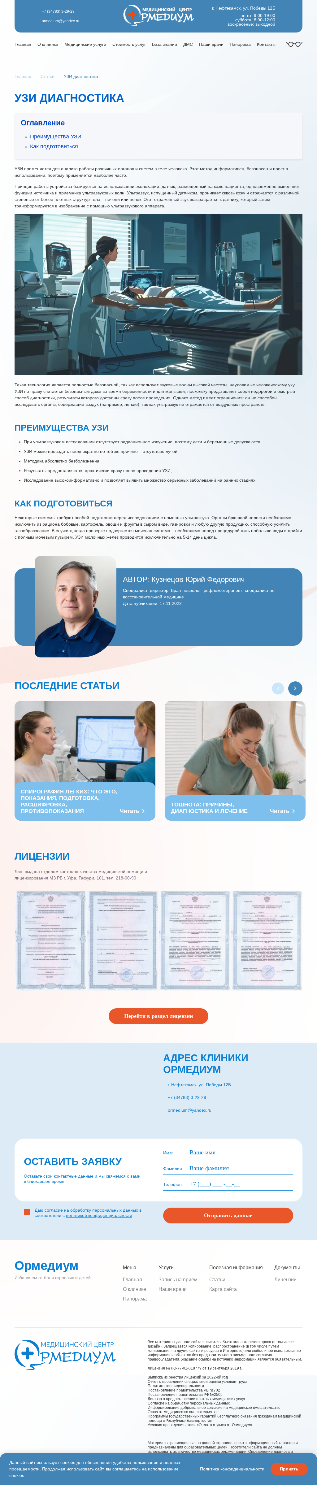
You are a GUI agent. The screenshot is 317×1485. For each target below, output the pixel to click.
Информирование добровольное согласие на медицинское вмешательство (214, 1407)
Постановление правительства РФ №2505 (188, 1394)
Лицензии (285, 1279)
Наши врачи (211, 44)
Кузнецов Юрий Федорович (198, 579)
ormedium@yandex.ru (60, 21)
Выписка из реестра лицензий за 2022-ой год (188, 1377)
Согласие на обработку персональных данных (189, 1403)
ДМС (188, 44)
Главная (23, 44)
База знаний (164, 44)
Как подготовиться (54, 146)
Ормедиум (47, 1265)
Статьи (217, 1279)
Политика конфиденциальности (176, 1386)
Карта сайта (223, 1289)
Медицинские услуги (85, 44)
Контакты (266, 44)
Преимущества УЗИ (55, 136)
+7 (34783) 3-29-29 (58, 11)
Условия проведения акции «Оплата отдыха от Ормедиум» (200, 1425)
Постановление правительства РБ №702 (184, 1390)
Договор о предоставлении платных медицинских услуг (196, 1399)
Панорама (240, 44)
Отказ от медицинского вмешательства (182, 1412)
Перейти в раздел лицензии (158, 1016)
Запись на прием (178, 1279)
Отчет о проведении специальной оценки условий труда (197, 1381)
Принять (289, 1468)
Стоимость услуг (129, 44)
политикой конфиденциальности (99, 1215)
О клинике (47, 44)
